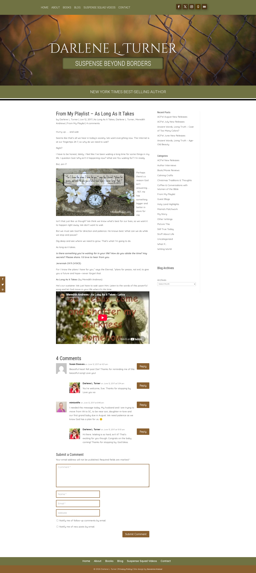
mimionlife (74, 402)
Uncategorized (165, 239)
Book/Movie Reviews (168, 170)
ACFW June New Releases (171, 135)
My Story (162, 214)
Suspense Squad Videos (99, 8)
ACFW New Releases (168, 160)
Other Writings (165, 219)
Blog (77, 8)
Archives (161, 280)
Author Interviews (166, 165)
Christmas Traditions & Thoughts (174, 180)
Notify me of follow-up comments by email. (82, 520)
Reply (143, 366)
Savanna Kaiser (155, 569)
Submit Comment (136, 534)
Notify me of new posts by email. (77, 526)
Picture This (163, 224)
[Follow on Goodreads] (198, 6)
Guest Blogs (163, 199)
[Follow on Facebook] (178, 6)
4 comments (93, 123)
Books (67, 8)
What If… (161, 244)
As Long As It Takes (104, 119)
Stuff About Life (165, 234)
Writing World (164, 249)
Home (44, 8)
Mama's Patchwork (167, 209)
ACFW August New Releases (172, 116)
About (55, 8)
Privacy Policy (125, 569)
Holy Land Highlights (168, 204)
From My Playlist (76, 123)
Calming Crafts (165, 175)
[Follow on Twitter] (185, 6)
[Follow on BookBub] (204, 6)
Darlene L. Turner (68, 119)
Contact (124, 8)
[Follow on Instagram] (191, 6)
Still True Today (165, 229)
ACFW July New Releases (171, 121)
